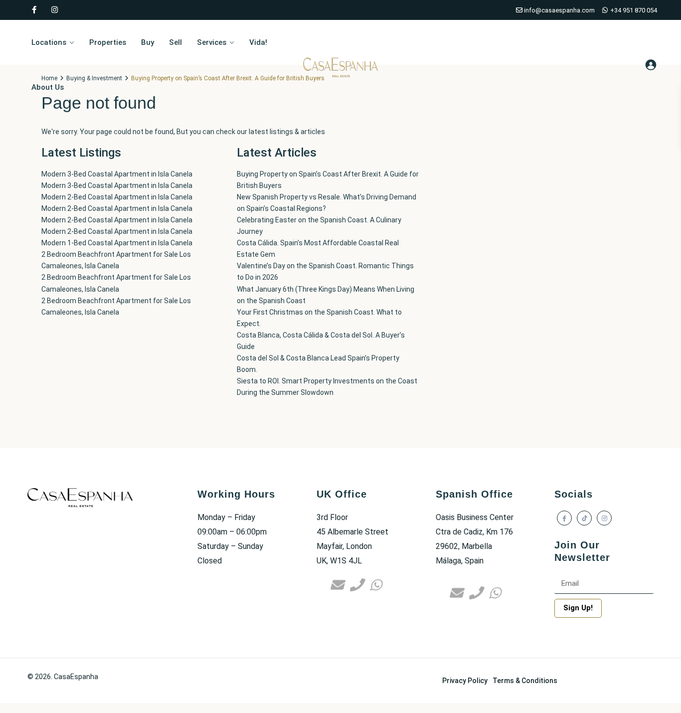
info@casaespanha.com (558, 10)
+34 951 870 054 (633, 10)
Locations (48, 42)
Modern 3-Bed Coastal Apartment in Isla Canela (116, 174)
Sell (175, 42)
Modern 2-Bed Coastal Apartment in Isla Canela (116, 197)
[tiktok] (584, 518)
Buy (147, 42)
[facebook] (34, 10)
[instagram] (54, 10)
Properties (107, 42)
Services (211, 42)
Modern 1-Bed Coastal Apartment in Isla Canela (116, 243)
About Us (47, 87)
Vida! (258, 42)
